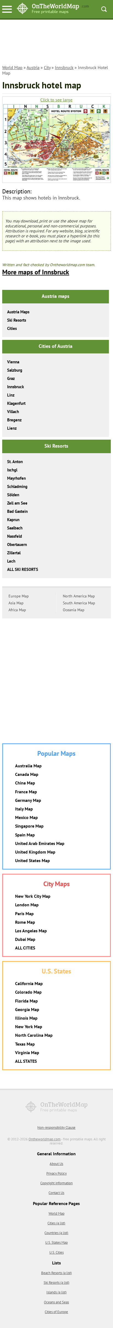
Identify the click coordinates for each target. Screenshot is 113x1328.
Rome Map (25, 922)
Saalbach (14, 528)
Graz (11, 378)
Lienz (12, 428)
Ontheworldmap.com (45, 1139)
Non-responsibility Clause (56, 1127)
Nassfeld (14, 536)
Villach (13, 411)
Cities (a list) (56, 1223)
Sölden (13, 494)
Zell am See (17, 503)
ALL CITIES (25, 948)
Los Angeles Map (31, 930)
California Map (29, 983)
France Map (26, 791)
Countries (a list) (56, 1232)
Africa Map (17, 609)
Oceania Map (73, 609)
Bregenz (14, 419)
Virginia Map (27, 1052)
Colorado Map (28, 992)
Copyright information (56, 1183)
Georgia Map (27, 1009)
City (47, 67)
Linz (11, 395)
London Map (27, 904)
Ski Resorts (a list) (56, 1282)
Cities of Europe (56, 1311)
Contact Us (56, 1192)
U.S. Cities (56, 1252)
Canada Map (26, 774)
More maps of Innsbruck (35, 272)
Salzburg (14, 370)
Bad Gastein (17, 511)
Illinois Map (26, 1018)
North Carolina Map (34, 1035)
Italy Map (24, 809)
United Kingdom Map (35, 852)
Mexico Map (26, 817)
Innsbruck (64, 67)
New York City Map (32, 896)
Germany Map (28, 800)
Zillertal (14, 552)
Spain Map (25, 835)
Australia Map (28, 765)
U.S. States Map (56, 1242)
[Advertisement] (56, 43)
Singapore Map (29, 826)
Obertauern (17, 544)
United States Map (32, 860)
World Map (12, 67)
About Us (56, 1163)
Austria (33, 67)
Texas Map (25, 1044)
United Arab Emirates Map (39, 843)
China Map (25, 783)
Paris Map (24, 913)
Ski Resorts (16, 320)
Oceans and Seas (56, 1302)
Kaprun (13, 519)
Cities (12, 328)
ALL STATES (26, 1061)
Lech (11, 561)
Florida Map (26, 1001)
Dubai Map (25, 939)
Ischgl (12, 470)
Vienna (13, 361)
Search (104, 9)
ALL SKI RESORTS (22, 569)
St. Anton (15, 461)
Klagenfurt (16, 403)
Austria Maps (18, 311)
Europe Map (19, 596)
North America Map (79, 596)
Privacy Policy (56, 1173)
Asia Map (16, 602)
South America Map (79, 602)
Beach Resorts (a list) (56, 1273)
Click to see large (56, 100)
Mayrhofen (16, 478)
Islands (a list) (56, 1292)
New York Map (28, 1026)
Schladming (17, 486)
